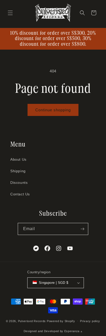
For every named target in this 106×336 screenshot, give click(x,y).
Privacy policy (90, 321)
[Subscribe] (82, 229)
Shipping (18, 171)
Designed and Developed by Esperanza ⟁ (53, 331)
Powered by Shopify (61, 320)
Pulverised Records (32, 320)
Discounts (19, 182)
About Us (18, 159)
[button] (10, 13)
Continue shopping (53, 110)
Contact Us (20, 194)
